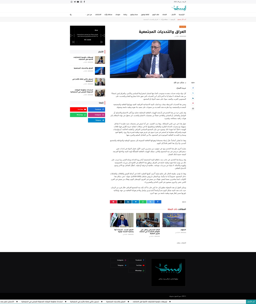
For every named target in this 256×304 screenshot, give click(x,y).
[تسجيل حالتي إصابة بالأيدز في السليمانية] (100, 82)
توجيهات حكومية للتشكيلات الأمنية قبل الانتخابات (83, 58)
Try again (87, 40)
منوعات (117, 14)
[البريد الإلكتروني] (193, 108)
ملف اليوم (155, 14)
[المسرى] (179, 8)
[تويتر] (193, 93)
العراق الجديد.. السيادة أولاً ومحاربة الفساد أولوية (124, 231)
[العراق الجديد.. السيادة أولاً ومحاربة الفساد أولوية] (122, 220)
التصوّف (183, 230)
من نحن (89, 14)
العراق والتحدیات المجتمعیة (83, 68)
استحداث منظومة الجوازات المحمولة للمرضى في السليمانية (81, 91)
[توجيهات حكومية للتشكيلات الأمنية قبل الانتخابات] (100, 60)
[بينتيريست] (193, 103)
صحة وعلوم (134, 14)
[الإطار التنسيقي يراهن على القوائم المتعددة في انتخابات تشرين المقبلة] (148, 220)
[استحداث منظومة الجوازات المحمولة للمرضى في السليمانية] (100, 92)
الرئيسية (181, 14)
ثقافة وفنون (145, 14)
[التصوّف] (174, 220)
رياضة (125, 14)
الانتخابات (98, 14)
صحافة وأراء (108, 14)
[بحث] (71, 14)
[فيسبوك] (193, 88)
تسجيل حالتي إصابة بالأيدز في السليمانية (82, 80)
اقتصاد (164, 14)
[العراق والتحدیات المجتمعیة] (148, 59)
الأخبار (174, 14)
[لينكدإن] (193, 98)
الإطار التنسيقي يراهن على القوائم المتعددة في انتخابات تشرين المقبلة (149, 231)
